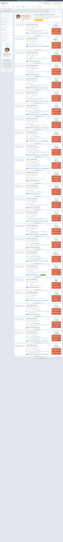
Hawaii (4, 29)
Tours (13, 6)
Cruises (9, 6)
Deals (29, 6)
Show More (5, 30)
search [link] (9, 8)
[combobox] (55, 11)
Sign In (60, 6)
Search (4, 6)
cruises (5, 8)
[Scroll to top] (60, 539)
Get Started (39, 6)
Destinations (24, 6)
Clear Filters (7, 43)
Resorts (18, 6)
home (2, 8)
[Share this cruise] (48, 24)
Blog (33, 6)
